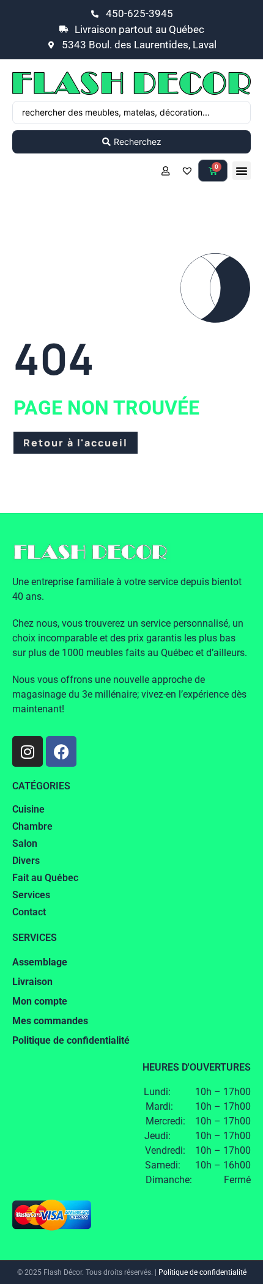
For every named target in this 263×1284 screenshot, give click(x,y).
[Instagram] (27, 751)
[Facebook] (61, 751)
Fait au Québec (45, 878)
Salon (24, 843)
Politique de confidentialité (202, 1272)
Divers (26, 860)
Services (31, 895)
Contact (29, 912)
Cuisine (28, 809)
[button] (241, 170)
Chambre (32, 826)
